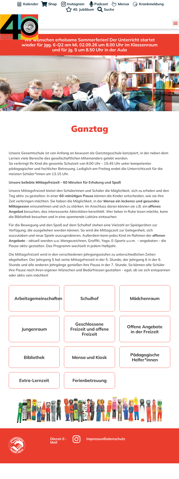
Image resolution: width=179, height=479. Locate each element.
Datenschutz (114, 439)
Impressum (95, 439)
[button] (175, 23)
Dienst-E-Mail (58, 440)
